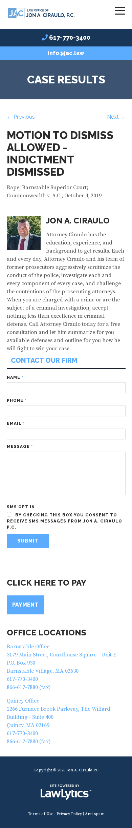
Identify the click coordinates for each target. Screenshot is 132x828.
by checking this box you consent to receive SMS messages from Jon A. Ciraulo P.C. (64, 521)
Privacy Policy (69, 813)
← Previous (21, 117)
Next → (116, 117)
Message (20, 446)
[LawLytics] (66, 792)
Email (16, 423)
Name (15, 377)
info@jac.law (66, 53)
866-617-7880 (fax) (29, 687)
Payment (25, 605)
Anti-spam (95, 813)
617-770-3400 (69, 37)
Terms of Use (40, 813)
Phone (16, 400)
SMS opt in (21, 507)
